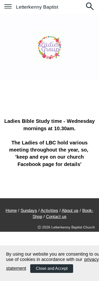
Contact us (56, 216)
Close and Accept (52, 268)
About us (70, 210)
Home (11, 210)
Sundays (29, 210)
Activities (49, 210)
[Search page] (90, 7)
